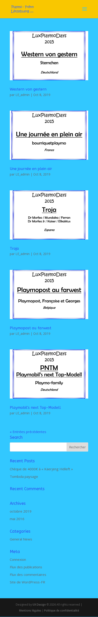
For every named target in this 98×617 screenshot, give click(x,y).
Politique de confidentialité (61, 610)
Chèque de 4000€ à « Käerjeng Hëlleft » (41, 469)
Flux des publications (26, 567)
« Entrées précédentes (28, 431)
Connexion (18, 559)
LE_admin (22, 95)
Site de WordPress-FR (27, 582)
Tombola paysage (24, 476)
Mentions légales (30, 610)
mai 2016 (17, 518)
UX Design (39, 604)
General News (21, 539)
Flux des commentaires (28, 574)
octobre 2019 (20, 511)
